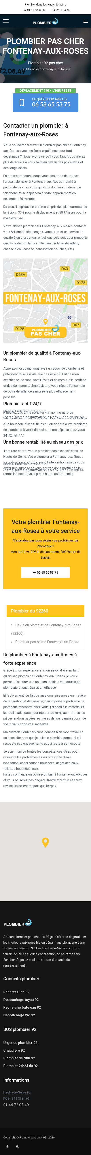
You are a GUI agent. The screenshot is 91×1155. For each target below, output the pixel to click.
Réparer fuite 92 (16, 992)
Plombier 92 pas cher (45, 63)
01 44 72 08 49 (36, 9)
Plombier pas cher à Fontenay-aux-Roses (47, 642)
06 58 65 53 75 (47, 572)
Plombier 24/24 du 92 (20, 1066)
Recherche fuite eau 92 (22, 1007)
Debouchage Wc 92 (19, 1015)
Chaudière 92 (14, 1050)
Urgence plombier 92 (20, 1043)
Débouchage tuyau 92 (21, 1000)
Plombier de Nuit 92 (19, 1058)
